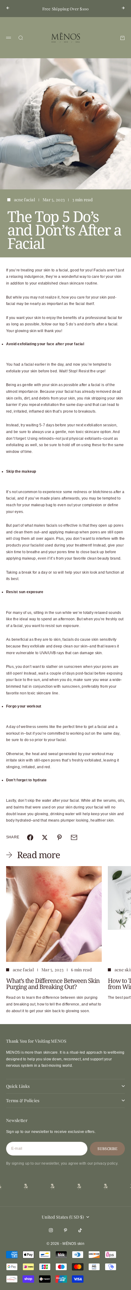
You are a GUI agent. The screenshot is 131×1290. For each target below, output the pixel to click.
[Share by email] (74, 837)
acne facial (24, 199)
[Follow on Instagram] (50, 1230)
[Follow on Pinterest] (65, 1230)
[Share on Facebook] (30, 837)
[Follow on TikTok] (80, 1230)
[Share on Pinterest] (59, 837)
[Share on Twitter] (44, 837)
